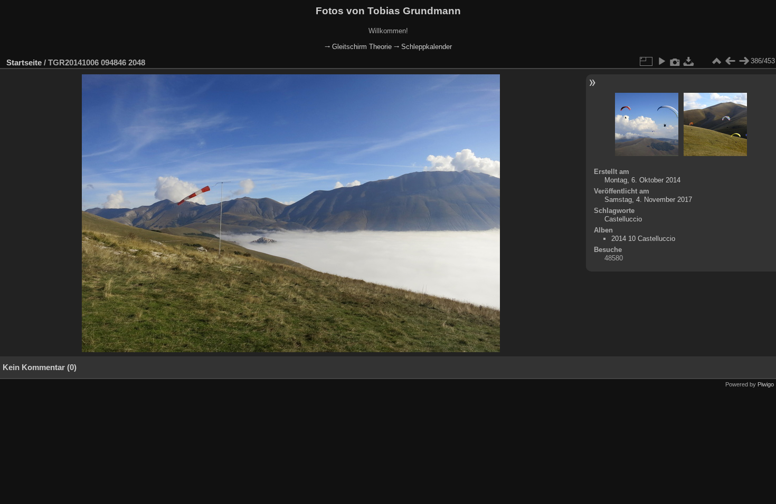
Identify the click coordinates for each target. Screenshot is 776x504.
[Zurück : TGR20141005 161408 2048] (730, 61)
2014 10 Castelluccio (643, 239)
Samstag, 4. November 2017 (648, 199)
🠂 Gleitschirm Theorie (358, 47)
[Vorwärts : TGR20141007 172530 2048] (744, 61)
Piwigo (766, 384)
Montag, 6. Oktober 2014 (642, 180)
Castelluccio (623, 219)
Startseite (24, 62)
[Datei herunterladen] (689, 61)
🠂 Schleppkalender (423, 47)
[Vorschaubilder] (716, 61)
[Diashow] (661, 61)
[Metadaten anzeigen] (675, 61)
